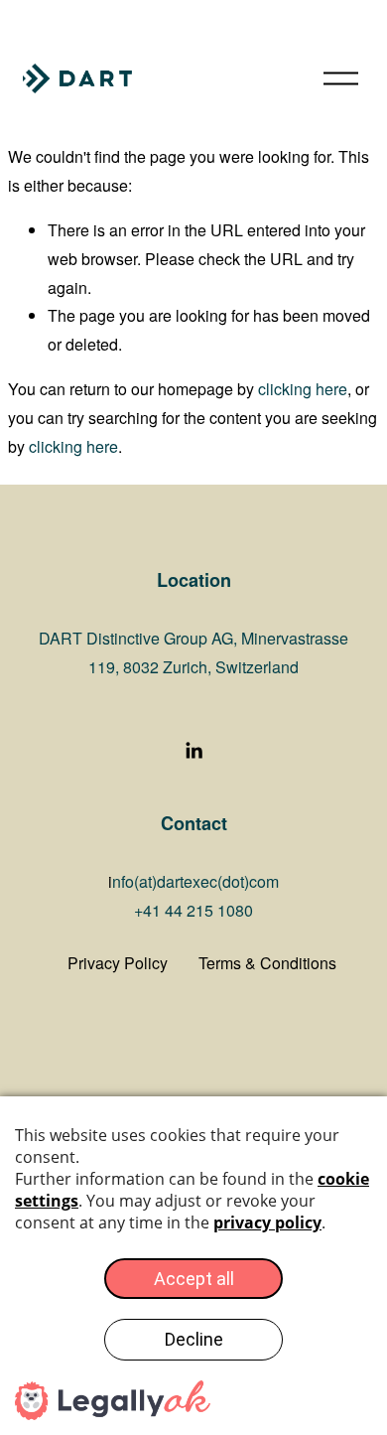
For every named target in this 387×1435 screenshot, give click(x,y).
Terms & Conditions (267, 962)
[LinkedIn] (193, 751)
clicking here (302, 388)
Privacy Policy (117, 962)
